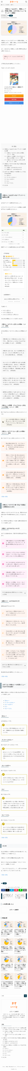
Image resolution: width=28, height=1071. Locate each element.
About (7, 1066)
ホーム (4, 1066)
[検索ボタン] (26, 2)
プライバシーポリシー (21, 1066)
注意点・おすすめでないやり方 (14, 167)
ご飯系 (11, 15)
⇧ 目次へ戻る (4, 496)
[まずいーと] (14, 2)
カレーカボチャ (10, 179)
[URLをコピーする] (25, 890)
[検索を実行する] (25, 995)
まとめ (6, 185)
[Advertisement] (14, 125)
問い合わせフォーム (12, 1066)
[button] (8, 301)
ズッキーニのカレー (11, 177)
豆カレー (9, 175)
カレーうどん (10, 183)
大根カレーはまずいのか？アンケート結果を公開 (14, 1027)
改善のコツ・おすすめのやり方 (14, 169)
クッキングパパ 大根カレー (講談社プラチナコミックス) (13, 87)
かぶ (8, 181)
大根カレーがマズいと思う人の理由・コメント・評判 (15, 1029)
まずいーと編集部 (14, 909)
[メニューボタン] (2, 2)
